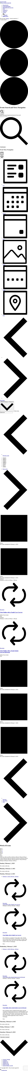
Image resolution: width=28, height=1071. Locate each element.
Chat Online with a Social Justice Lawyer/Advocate (9, 651)
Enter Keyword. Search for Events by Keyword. (10, 115)
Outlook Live (5, 1063)
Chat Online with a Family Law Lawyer (11, 612)
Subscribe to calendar (5, 1037)
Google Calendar (6, 1059)
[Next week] (15, 398)
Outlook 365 (5, 1061)
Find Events (3, 147)
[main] (14, 542)
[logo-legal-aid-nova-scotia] (5, 2)
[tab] (4, 458)
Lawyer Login (3, 1)
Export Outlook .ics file (8, 1065)
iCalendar (5, 1060)
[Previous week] (15, 357)
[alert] (14, 528)
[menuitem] (15, 5)
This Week (2, 400)
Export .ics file (6, 1064)
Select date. (16, 411)
